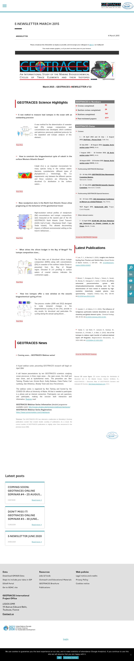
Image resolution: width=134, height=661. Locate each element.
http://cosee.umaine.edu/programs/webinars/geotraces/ (49, 407)
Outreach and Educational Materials (55, 579)
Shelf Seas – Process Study (92, 140)
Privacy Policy (82, 579)
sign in (91, 45)
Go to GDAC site (10, 587)
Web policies (82, 571)
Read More (19, 144)
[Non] (130, 654)
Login (65, 639)
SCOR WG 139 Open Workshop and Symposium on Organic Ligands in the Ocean (97, 223)
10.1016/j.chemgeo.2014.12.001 (96, 317)
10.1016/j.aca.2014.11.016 (86, 296)
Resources (44, 571)
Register (29, 399)
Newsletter (22, 36)
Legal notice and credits (86, 575)
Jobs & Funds (45, 575)
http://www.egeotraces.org (97, 384)
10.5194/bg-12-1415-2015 (94, 340)
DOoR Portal (8, 583)
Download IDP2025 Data (13, 575)
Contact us (8, 613)
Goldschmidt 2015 (101, 207)
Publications (44, 587)
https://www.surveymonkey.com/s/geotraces (33, 412)
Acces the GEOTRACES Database (86, 354)
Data (5, 571)
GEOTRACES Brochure (49, 583)
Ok (59, 657)
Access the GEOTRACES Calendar (86, 237)
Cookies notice (82, 583)
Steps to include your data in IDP (17, 579)
